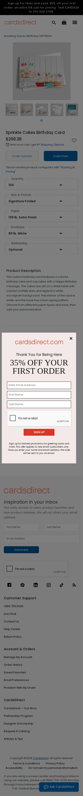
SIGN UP (39, 432)
